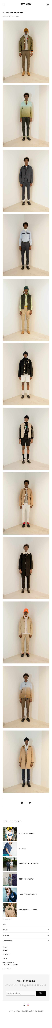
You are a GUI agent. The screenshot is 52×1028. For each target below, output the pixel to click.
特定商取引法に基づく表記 (29, 1011)
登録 (40, 993)
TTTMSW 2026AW (26, 879)
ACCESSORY (7, 941)
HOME (5, 950)
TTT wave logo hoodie (28, 909)
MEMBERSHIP (8, 962)
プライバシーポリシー (15, 1011)
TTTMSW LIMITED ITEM (28, 864)
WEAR (5, 930)
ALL (4, 924)
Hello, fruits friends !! (28, 894)
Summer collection (26, 833)
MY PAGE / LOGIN (11, 964)
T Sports (22, 849)
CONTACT (7, 968)
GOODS (6, 935)
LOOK (5, 958)
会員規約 (40, 1011)
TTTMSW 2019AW (13, 12)
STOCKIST (7, 954)
